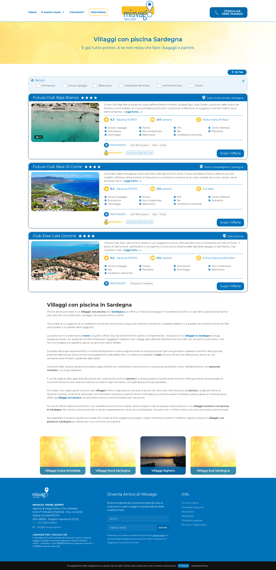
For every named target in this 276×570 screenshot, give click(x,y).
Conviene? (77, 12)
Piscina (199, 85)
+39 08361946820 (46, 522)
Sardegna (118, 311)
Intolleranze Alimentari (137, 85)
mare (87, 335)
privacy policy (158, 535)
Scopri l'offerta (230, 153)
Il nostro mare (51, 12)
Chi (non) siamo (190, 502)
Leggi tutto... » (133, 111)
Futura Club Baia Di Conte (58, 166)
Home (33, 12)
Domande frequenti (193, 507)
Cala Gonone (235, 236)
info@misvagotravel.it (48, 527)
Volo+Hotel (98, 12)
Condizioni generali (192, 520)
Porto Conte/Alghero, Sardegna (223, 167)
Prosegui (183, 565)
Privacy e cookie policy (194, 524)
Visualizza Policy (199, 565)
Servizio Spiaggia (77, 85)
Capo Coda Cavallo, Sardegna (225, 97)
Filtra (238, 72)
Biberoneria (105, 85)
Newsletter (188, 516)
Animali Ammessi (172, 85)
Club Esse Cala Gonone (55, 235)
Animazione (48, 85)
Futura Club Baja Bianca (56, 97)
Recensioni (188, 511)
